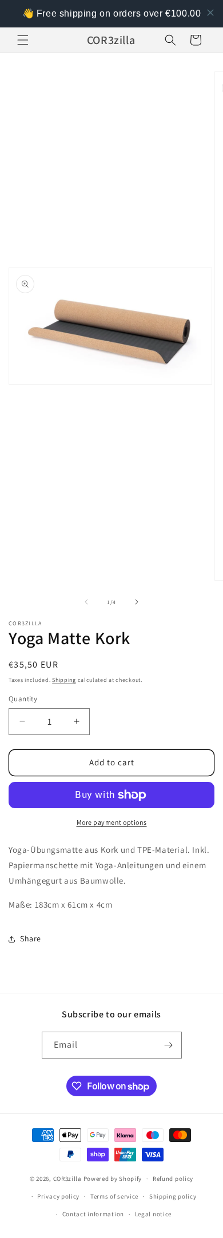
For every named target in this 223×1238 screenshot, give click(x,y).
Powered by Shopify (112, 1179)
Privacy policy (58, 1196)
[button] (22, 40)
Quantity (23, 699)
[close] (210, 12)
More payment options (112, 822)
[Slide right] (136, 601)
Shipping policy (173, 1196)
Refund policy (173, 1179)
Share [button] (30, 938)
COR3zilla (67, 1179)
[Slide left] (86, 601)
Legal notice (153, 1214)
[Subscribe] (168, 1045)
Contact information (93, 1214)
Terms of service (114, 1196)
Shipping (64, 680)
